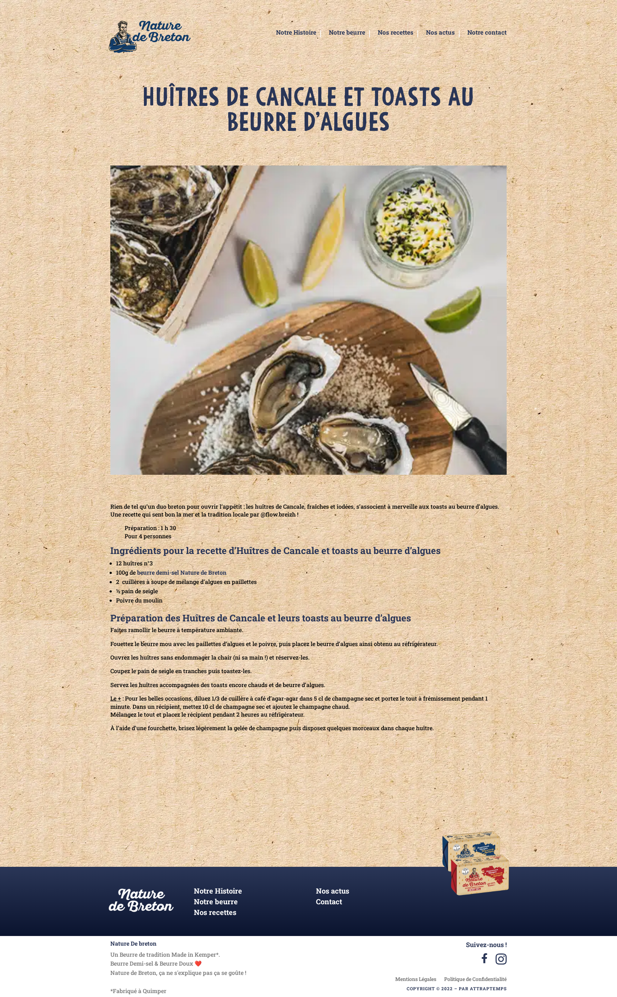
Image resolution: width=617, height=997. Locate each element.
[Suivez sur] (383, 796)
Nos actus (440, 33)
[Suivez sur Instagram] (362, 796)
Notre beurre (347, 33)
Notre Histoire (296, 33)
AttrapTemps (488, 988)
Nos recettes (395, 33)
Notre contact (487, 33)
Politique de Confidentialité (475, 979)
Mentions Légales (415, 979)
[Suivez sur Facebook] (404, 796)
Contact (329, 902)
